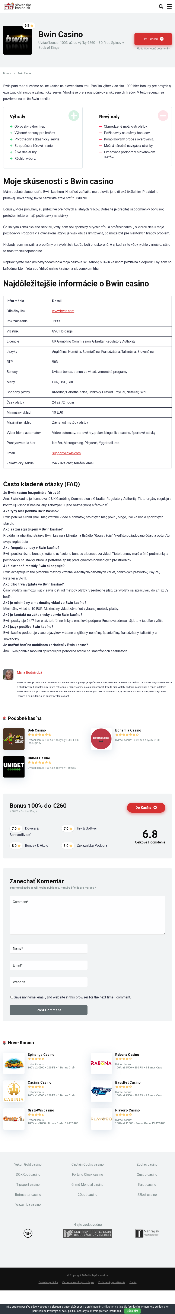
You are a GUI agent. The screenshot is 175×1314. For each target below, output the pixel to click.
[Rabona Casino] (101, 1073)
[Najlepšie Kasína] (17, 6)
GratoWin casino (41, 1110)
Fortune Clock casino (87, 1174)
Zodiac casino (147, 1164)
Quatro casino (147, 1174)
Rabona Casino (127, 1055)
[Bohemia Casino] (101, 748)
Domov (7, 73)
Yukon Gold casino (28, 1164)
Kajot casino (147, 1185)
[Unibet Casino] (14, 776)
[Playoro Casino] (101, 1128)
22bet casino (147, 1195)
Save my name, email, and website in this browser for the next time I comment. (72, 997)
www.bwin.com (63, 311)
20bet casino (87, 1195)
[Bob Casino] (14, 748)
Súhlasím (132, 1311)
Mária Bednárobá (29, 672)
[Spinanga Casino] (14, 1073)
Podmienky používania (111, 1282)
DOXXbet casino (28, 1174)
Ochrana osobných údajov (78, 1282)
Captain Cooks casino (87, 1164)
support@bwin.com (66, 453)
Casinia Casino (39, 1082)
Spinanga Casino (41, 1055)
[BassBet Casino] (101, 1101)
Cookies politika (48, 1282)
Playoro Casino (127, 1110)
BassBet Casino (128, 1082)
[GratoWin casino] (14, 1128)
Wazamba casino (28, 1204)
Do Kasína (151, 39)
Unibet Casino (39, 758)
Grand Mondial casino (87, 1185)
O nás (133, 1282)
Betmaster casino (28, 1195)
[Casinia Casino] (14, 1101)
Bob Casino (37, 730)
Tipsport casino (28, 1185)
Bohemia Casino (128, 730)
